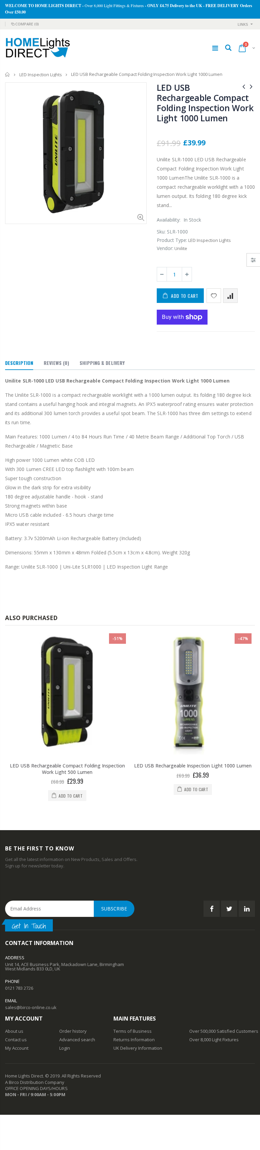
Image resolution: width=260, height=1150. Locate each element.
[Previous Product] (243, 86)
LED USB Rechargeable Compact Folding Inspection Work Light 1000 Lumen (205, 103)
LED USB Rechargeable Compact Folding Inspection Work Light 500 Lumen (67, 768)
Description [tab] (19, 362)
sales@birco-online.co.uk (31, 1001)
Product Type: (172, 240)
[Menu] (215, 48)
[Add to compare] (230, 295)
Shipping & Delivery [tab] (102, 362)
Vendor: (165, 248)
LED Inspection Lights (40, 74)
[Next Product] (251, 86)
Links (243, 24)
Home (7, 74)
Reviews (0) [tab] (56, 362)
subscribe (114, 902)
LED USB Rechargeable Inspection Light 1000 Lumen (193, 765)
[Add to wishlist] (214, 295)
